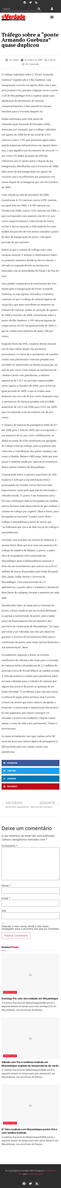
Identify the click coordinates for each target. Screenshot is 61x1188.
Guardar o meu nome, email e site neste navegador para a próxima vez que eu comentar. (30, 927)
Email (6, 898)
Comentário (10, 845)
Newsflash (10, 992)
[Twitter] (30, 2)
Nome (6, 885)
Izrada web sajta (35, 1173)
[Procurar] (39, 9)
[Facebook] (24, 2)
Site (4, 910)
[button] (51, 16)
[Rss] (36, 2)
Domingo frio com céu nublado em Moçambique (30, 998)
